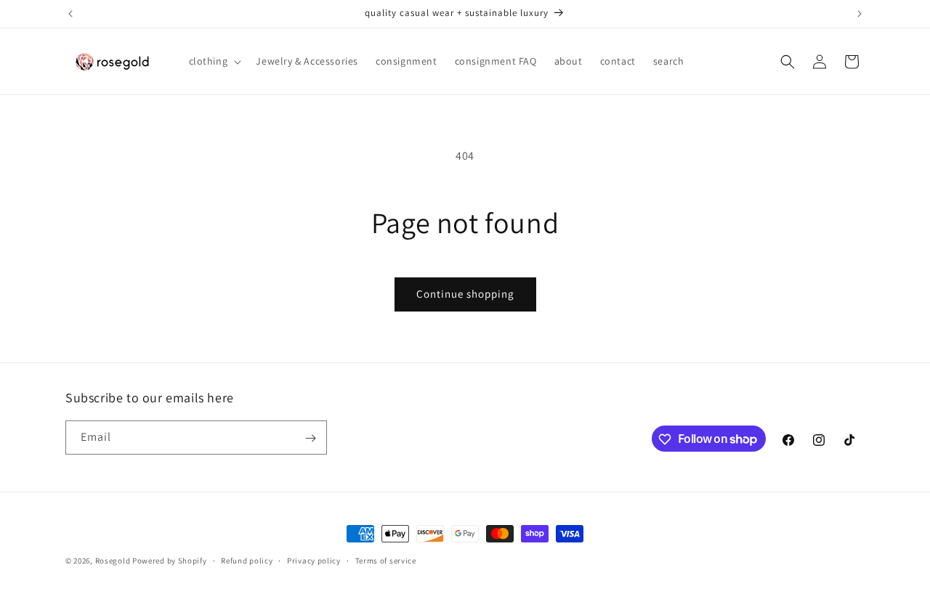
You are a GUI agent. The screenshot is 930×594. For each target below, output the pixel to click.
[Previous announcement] (70, 14)
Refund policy (246, 560)
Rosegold (113, 561)
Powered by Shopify (169, 561)
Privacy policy (314, 560)
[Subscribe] (310, 438)
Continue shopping (465, 294)
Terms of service (385, 560)
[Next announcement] (860, 14)
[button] (214, 61)
